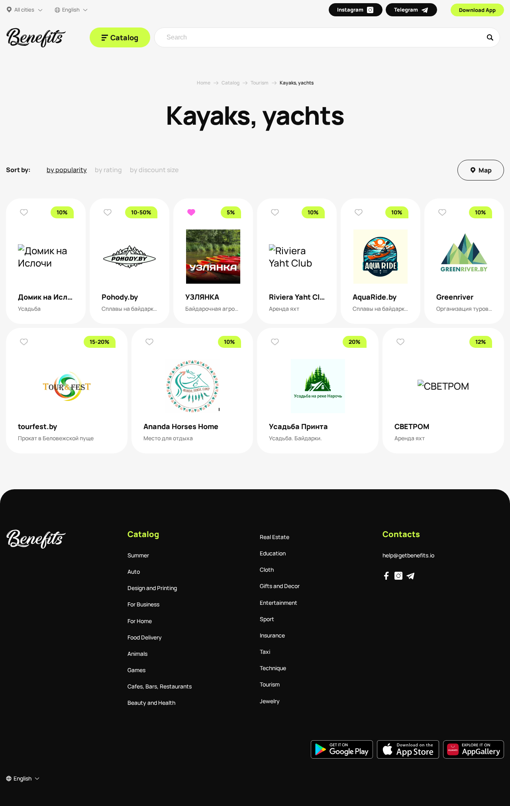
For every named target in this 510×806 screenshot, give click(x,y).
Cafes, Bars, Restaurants (160, 686)
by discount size (154, 170)
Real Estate (274, 537)
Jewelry (270, 701)
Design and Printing (152, 588)
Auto (134, 571)
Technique (273, 668)
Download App (477, 10)
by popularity (67, 170)
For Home (140, 621)
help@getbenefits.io (408, 555)
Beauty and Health (151, 702)
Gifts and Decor (280, 586)
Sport (267, 619)
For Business (143, 604)
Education (273, 553)
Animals (137, 653)
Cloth (267, 569)
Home (203, 83)
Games (136, 670)
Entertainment (278, 602)
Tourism (260, 83)
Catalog (230, 83)
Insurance (272, 635)
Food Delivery (145, 637)
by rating (108, 170)
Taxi (265, 651)
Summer (138, 555)
